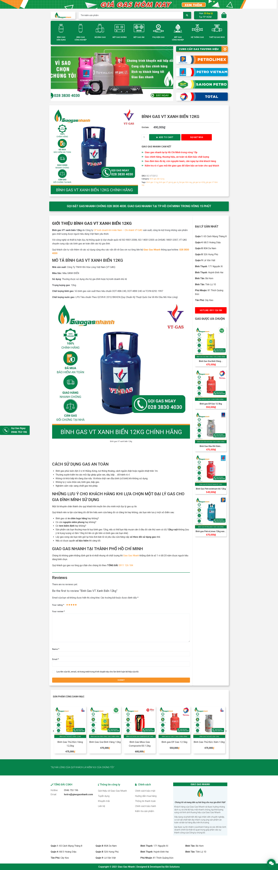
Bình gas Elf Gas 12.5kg (211, 404)
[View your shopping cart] (224, 15)
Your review (58, 611)
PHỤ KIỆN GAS (158, 37)
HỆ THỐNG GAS (197, 37)
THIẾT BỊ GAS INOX (217, 37)
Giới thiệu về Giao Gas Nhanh (112, 790)
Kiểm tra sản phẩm (144, 811)
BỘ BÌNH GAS (100, 37)
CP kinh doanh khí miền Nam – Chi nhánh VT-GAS (118, 230)
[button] (196, 137)
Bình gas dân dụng (157, 179)
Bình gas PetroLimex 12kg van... (211, 531)
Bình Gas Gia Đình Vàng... (211, 361)
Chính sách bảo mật (145, 790)
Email (55, 659)
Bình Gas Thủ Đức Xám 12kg (174, 742)
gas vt (175, 182)
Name (55, 649)
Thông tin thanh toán (145, 801)
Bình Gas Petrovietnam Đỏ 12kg (211, 489)
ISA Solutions (172, 866)
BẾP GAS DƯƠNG (120, 37)
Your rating (58, 605)
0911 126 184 (126, 565)
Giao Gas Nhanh (131, 555)
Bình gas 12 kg (152, 182)
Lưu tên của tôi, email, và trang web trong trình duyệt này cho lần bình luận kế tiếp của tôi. (97, 672)
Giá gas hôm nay (185, 182)
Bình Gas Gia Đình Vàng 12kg (70, 742)
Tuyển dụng (103, 796)
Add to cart (166, 137)
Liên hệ (101, 806)
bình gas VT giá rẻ (166, 182)
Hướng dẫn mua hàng (146, 796)
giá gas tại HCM (199, 182)
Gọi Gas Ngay (18, 428)
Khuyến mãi (104, 801)
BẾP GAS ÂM (138, 37)
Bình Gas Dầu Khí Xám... (211, 446)
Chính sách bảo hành (145, 806)
